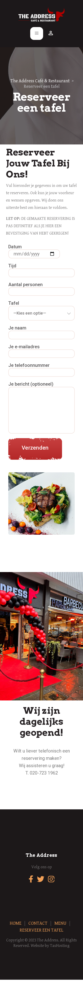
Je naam (17, 328)
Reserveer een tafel (41, 930)
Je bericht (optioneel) (30, 384)
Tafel (13, 303)
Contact (37, 923)
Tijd (12, 265)
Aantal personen (25, 284)
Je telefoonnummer (29, 365)
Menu (60, 923)
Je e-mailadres (24, 346)
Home (15, 923)
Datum (15, 246)
